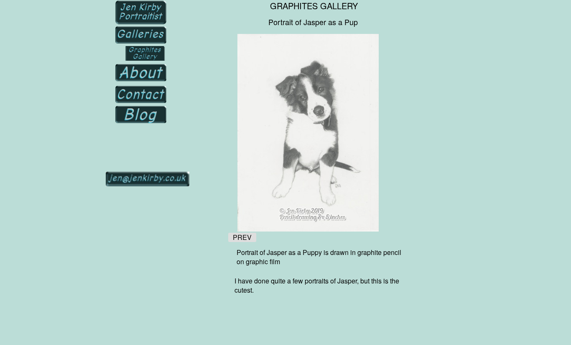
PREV (242, 237)
